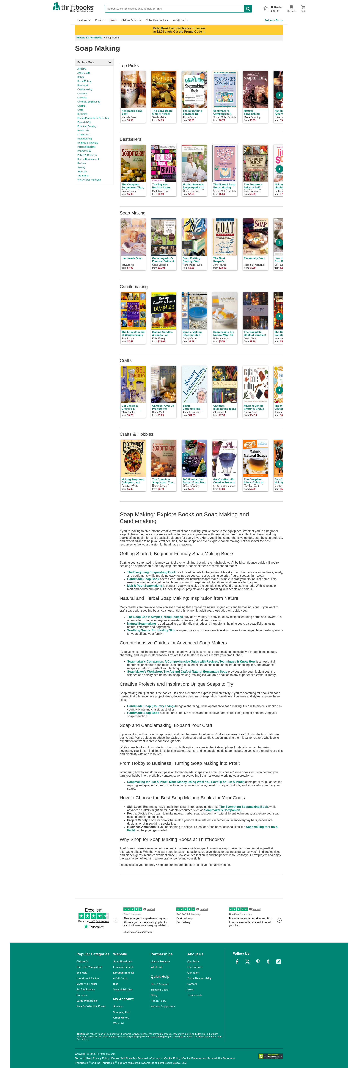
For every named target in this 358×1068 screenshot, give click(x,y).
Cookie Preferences (194, 1058)
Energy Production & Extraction (93, 118)
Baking (80, 77)
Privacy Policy (101, 1058)
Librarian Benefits (123, 972)
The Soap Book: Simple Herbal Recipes (155, 616)
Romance (82, 995)
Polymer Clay (84, 151)
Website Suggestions (163, 1006)
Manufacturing (84, 138)
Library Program (160, 961)
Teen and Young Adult (89, 967)
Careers (192, 983)
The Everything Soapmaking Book (151, 572)
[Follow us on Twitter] (247, 961)
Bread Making (84, 81)
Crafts (80, 110)
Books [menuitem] (99, 20)
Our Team (193, 972)
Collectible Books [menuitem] (156, 20)
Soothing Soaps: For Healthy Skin (151, 630)
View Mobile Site (123, 989)
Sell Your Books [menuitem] (274, 20)
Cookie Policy (172, 1058)
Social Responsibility (199, 978)
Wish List (118, 1023)
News (190, 989)
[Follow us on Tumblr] (268, 961)
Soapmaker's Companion (222, 810)
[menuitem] (276, 8)
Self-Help (81, 972)
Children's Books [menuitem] (131, 20)
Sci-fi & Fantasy (85, 989)
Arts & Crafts (83, 73)
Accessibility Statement (221, 1058)
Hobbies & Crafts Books (89, 37)
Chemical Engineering (88, 101)
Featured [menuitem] (82, 20)
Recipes (81, 163)
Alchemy (81, 69)
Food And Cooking (86, 126)
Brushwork (82, 85)
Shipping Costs (159, 989)
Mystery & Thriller (86, 983)
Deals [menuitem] (113, 20)
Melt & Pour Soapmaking (144, 585)
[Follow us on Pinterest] (257, 961)
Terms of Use (83, 1058)
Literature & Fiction (87, 978)
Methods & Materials (87, 143)
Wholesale (157, 967)
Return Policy (158, 1000)
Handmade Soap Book (143, 579)
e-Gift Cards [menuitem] (180, 20)
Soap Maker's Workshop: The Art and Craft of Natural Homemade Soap (177, 671)
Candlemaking (84, 89)
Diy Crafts (82, 114)
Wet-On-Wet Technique (89, 179)
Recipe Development (88, 159)
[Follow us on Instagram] (278, 961)
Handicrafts (83, 130)
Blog (115, 983)
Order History (121, 1017)
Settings (118, 1006)
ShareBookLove (122, 961)
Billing (154, 995)
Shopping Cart (121, 1012)
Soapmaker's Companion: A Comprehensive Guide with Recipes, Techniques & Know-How (191, 661)
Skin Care (82, 171)
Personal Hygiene (86, 147)
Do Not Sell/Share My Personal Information (136, 1058)
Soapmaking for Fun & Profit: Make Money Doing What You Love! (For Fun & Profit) (185, 781)
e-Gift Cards (120, 978)
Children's (82, 961)
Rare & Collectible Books (91, 1006)
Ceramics (82, 93)
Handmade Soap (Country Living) (151, 706)
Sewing (81, 167)
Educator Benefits (123, 967)
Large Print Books (87, 1000)
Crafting (81, 106)
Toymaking (82, 175)
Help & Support (160, 984)
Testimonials (194, 995)
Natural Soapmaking (141, 623)
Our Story (193, 961)
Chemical (82, 97)
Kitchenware (83, 134)
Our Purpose (194, 967)
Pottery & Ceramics (87, 155)
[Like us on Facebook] (237, 961)
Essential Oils (84, 122)
